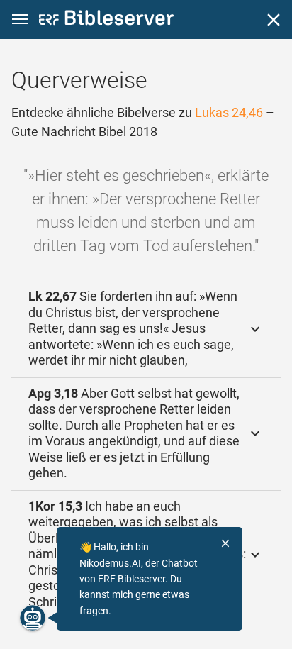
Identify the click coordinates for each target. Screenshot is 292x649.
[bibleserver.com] (106, 20)
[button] (20, 19)
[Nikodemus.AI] (32, 618)
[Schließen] (273, 20)
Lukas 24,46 (229, 112)
